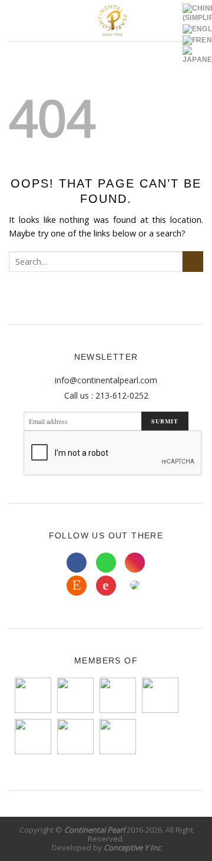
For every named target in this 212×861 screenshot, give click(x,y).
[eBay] (106, 586)
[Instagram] (135, 563)
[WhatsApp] (106, 563)
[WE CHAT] (135, 586)
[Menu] (15, 20)
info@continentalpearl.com (106, 380)
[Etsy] (77, 586)
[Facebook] (77, 563)
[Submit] (193, 261)
